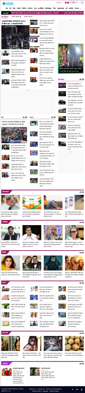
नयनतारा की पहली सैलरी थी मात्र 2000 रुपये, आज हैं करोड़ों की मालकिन (10, 274)
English (58, 2)
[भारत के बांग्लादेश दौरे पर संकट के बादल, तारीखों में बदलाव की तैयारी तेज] (34, 171)
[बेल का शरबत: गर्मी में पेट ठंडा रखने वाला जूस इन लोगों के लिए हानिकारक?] (74, 343)
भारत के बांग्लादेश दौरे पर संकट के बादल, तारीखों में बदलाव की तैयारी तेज (47, 172)
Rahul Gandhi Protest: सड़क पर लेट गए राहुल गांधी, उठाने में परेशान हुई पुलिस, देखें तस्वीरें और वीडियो (53, 355)
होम (7, 8)
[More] (79, 8)
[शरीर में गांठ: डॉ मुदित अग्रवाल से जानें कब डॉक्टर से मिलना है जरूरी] (34, 297)
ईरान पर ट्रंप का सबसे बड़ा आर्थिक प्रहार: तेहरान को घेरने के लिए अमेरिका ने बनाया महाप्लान (47, 81)
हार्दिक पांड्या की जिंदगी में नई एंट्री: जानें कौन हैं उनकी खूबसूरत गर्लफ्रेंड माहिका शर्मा (9, 355)
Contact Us (41, 389)
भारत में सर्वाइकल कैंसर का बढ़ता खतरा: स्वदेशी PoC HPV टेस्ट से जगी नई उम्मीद (46, 307)
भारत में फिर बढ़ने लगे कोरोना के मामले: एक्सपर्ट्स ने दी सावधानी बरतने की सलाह (75, 289)
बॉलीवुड (4, 252)
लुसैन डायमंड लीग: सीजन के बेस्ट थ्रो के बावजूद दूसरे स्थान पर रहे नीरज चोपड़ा (47, 145)
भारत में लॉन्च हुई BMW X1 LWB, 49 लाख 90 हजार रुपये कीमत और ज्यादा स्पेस (75, 86)
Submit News (54, 391)
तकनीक (71, 8)
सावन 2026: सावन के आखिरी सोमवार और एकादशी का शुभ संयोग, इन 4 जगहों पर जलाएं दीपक (47, 71)
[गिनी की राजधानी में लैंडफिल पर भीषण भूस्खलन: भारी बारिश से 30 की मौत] (5, 62)
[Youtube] (73, 2)
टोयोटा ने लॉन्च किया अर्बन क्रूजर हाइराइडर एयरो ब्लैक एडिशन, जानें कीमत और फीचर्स (75, 94)
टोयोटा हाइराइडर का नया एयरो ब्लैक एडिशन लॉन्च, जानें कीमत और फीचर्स (75, 103)
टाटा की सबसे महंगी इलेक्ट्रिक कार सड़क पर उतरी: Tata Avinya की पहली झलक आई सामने (75, 145)
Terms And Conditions (54, 389)
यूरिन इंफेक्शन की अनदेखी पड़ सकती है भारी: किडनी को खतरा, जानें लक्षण (75, 324)
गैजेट (54, 8)
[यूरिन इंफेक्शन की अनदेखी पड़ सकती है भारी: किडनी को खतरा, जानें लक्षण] (62, 323)
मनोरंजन (30, 8)
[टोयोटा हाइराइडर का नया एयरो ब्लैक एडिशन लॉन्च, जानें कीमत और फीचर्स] (62, 102)
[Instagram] (79, 2)
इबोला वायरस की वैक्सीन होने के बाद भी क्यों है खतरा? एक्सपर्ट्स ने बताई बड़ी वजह (18, 324)
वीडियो (41, 8)
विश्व (14, 8)
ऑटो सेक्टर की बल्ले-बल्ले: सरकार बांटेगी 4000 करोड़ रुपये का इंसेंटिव (74, 128)
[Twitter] (76, 2)
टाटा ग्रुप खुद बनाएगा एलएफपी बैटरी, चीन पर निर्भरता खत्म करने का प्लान (75, 119)
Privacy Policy (37, 391)
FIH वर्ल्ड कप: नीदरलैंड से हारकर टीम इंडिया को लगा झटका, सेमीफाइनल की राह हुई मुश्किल (47, 135)
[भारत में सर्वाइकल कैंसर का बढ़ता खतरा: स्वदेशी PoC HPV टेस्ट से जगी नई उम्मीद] (34, 306)
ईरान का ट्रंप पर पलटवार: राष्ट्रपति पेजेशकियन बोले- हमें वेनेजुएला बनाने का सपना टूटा (47, 32)
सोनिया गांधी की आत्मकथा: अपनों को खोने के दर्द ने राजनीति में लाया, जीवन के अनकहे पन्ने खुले (74, 244)
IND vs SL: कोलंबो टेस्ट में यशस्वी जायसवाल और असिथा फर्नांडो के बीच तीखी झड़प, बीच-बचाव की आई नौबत (47, 125)
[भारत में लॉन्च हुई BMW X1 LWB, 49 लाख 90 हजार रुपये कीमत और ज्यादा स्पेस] (62, 85)
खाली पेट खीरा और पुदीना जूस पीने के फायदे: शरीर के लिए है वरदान (18, 307)
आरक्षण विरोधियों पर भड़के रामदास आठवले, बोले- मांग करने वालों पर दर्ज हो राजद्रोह (18, 54)
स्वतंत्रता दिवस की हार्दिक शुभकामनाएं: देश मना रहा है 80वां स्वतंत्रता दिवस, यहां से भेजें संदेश (31, 214)
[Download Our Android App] (66, 2)
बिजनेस (24, 8)
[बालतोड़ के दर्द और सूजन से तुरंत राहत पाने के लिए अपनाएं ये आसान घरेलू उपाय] (5, 297)
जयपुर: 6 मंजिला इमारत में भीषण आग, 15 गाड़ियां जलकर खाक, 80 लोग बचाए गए (47, 23)
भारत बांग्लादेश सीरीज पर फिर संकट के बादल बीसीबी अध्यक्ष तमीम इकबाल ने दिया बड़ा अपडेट (47, 182)
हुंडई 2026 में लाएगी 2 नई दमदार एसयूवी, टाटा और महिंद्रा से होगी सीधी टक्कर (75, 136)
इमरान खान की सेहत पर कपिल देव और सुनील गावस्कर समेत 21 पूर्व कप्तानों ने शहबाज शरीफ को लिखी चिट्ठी (18, 83)
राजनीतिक (5, 222)
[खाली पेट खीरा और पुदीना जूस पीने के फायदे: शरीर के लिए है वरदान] (5, 306)
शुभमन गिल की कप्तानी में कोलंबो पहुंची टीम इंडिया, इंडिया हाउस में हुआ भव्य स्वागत (47, 164)
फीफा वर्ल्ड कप (28, 17)
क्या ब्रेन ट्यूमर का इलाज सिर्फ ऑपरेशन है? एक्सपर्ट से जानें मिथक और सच (75, 307)
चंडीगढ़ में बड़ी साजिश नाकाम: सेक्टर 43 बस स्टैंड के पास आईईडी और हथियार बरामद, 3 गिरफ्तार (18, 73)
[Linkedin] (82, 2)
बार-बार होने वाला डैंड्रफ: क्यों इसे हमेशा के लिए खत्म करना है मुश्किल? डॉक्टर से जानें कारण (9, 214)
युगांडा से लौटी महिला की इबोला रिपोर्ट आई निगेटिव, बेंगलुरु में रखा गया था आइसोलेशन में (75, 315)
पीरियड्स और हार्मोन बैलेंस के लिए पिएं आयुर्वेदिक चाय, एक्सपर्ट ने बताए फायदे (18, 315)
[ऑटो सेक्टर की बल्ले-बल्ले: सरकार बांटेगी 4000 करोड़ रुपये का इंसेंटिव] (62, 127)
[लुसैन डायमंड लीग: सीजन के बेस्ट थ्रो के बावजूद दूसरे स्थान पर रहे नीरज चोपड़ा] (34, 144)
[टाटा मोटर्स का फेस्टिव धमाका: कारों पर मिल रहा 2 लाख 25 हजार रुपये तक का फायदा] (62, 110)
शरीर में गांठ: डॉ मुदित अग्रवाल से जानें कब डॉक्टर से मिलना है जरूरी (47, 298)
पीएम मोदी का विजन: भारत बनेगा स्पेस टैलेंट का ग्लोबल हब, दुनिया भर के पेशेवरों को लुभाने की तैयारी (47, 52)
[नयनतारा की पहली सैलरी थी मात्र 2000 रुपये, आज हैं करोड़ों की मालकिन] (10, 263)
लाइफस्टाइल (60, 8)
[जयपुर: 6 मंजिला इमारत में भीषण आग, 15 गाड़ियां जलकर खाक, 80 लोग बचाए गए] (34, 22)
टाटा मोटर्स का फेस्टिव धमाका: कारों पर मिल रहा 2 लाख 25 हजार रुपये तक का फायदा (75, 111)
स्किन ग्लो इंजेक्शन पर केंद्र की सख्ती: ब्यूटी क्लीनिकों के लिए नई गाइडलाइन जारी (47, 324)
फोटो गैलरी (5, 333)
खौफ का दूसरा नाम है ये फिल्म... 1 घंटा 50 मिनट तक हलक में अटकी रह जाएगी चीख (31, 355)
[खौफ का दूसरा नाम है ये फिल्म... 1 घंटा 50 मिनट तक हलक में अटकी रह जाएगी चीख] (31, 343)
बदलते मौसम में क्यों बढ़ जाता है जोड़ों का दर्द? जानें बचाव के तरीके (47, 315)
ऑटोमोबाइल (48, 8)
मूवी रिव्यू (5, 363)
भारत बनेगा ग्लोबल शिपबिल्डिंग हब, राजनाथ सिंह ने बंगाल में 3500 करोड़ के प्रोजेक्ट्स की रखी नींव (47, 41)
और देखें (25, 117)
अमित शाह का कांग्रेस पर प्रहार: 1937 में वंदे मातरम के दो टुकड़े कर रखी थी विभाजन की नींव (53, 244)
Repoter (45, 391)
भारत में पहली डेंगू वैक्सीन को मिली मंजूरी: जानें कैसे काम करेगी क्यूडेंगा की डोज (74, 214)
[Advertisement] (28, 102)
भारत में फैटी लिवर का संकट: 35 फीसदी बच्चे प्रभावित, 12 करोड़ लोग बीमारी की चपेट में (52, 214)
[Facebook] (70, 2)
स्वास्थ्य (4, 282)
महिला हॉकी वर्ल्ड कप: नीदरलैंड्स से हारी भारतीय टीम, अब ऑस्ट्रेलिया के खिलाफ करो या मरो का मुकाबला (47, 154)
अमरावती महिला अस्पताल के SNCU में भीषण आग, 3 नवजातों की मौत (14, 22)
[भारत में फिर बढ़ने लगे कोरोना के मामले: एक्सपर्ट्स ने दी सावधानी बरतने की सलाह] (62, 288)
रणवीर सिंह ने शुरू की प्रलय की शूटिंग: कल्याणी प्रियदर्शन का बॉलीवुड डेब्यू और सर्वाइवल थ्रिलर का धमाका (53, 275)
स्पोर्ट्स (19, 8)
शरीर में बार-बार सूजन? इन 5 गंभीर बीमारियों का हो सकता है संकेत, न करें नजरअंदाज (75, 298)
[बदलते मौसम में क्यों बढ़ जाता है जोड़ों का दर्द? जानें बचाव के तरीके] (34, 314)
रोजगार (77, 8)
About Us (32, 389)
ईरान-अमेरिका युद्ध (16, 17)
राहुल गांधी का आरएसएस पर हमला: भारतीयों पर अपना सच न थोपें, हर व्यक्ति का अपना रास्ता (30, 244)
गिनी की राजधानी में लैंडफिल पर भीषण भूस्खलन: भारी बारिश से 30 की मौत (18, 63)
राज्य (35, 8)
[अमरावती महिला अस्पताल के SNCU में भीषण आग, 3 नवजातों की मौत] (20, 37)
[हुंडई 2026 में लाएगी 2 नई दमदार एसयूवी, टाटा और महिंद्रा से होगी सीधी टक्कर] (62, 135)
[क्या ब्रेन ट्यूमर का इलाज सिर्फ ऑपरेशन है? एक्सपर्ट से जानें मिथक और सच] (62, 306)
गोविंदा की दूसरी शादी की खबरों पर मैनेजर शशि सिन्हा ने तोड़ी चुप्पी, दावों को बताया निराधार (31, 275)
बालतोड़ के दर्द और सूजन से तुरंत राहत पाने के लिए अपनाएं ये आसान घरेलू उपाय (18, 298)
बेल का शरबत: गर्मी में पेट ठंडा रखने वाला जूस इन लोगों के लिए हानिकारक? (74, 354)
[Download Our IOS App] (68, 2)
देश (10, 8)
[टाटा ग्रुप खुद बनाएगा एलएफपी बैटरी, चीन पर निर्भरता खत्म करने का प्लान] (62, 118)
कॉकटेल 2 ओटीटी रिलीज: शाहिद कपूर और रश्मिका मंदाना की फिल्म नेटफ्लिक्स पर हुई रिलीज (74, 275)
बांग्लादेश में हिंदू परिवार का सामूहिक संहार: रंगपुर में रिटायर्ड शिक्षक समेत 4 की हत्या (47, 61)
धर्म (66, 8)
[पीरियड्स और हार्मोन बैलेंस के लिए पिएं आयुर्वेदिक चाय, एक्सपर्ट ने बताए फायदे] (5, 314)
